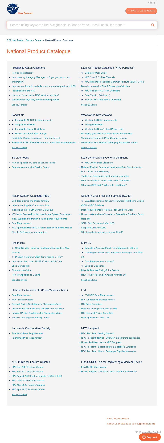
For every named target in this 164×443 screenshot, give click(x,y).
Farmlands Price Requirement (27, 338)
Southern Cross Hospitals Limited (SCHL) (106, 195)
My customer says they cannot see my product (35, 99)
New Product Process (22, 299)
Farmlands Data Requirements (27, 333)
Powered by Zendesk (150, 432)
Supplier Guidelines (25, 124)
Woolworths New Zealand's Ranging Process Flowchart (109, 142)
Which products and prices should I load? (102, 232)
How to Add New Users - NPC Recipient (101, 342)
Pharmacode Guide (21, 270)
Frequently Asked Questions (28, 67)
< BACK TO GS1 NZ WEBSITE (141, 11)
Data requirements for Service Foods (30, 167)
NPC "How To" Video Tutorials (100, 77)
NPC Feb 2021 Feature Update (27, 371)
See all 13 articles (19, 148)
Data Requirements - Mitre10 (99, 261)
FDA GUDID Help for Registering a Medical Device (111, 361)
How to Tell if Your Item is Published (103, 99)
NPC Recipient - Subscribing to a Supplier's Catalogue (108, 346)
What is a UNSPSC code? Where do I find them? (106, 180)
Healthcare (18, 242)
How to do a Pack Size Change (31, 133)
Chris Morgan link (20, 266)
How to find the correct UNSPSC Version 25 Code (37, 261)
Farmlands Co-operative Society (31, 328)
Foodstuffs (18, 115)
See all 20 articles (89, 105)
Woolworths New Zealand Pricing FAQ (104, 129)
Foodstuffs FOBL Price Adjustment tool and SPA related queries (44, 142)
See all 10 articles (89, 280)
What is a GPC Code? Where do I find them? (104, 185)
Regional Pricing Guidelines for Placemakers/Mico (37, 313)
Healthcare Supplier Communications (30, 205)
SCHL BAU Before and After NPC (98, 223)
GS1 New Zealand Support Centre (24, 40)
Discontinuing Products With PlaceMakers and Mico (38, 308)
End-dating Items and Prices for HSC (30, 201)
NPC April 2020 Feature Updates (28, 389)
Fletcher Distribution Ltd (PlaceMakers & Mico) (40, 290)
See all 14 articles (19, 105)
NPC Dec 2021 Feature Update (27, 367)
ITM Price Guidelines (91, 304)
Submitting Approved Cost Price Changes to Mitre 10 (111, 248)
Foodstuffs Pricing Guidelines (30, 129)
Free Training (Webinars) (97, 95)
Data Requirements (21, 223)
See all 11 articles (89, 148)
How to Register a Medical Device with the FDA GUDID (109, 371)
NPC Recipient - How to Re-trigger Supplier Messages (108, 351)
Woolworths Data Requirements (101, 120)
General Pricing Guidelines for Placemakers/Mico (36, 304)
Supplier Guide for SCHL (93, 227)
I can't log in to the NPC (24, 90)
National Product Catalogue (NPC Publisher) (107, 67)
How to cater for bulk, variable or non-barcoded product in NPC (44, 86)
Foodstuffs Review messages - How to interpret (36, 138)
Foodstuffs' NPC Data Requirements (33, 120)
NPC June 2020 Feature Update (28, 380)
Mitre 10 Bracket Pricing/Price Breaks (100, 270)
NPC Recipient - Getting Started (97, 333)
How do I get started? (22, 73)
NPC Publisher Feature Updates (31, 361)
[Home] (20, 9)
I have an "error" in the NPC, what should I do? (35, 95)
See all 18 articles (19, 395)
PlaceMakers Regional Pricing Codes (30, 317)
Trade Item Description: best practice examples (105, 176)
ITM (83, 290)
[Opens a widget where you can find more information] (150, 437)
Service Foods (20, 157)
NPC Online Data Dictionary (99, 162)
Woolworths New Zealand (96, 115)
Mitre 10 (86, 242)
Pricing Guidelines (94, 124)
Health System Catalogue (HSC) (31, 195)
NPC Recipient (90, 328)
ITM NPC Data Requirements (99, 295)
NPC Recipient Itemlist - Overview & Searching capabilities (110, 338)
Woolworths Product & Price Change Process (104, 138)
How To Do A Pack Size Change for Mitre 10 (103, 274)
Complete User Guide (96, 73)
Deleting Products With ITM (95, 317)
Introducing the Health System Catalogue (32, 209)
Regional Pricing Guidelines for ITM (99, 308)
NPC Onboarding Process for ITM (98, 299)
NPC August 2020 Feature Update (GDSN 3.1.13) (37, 376)
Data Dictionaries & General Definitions (104, 157)
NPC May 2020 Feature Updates (28, 385)
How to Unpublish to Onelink (26, 274)
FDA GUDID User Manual (94, 367)
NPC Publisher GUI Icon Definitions (102, 90)
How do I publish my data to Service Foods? (34, 162)
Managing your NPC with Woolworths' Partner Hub (106, 133)
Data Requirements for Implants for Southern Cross (107, 209)
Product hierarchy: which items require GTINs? (39, 257)
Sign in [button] (151, 3)
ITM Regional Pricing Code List (97, 313)
